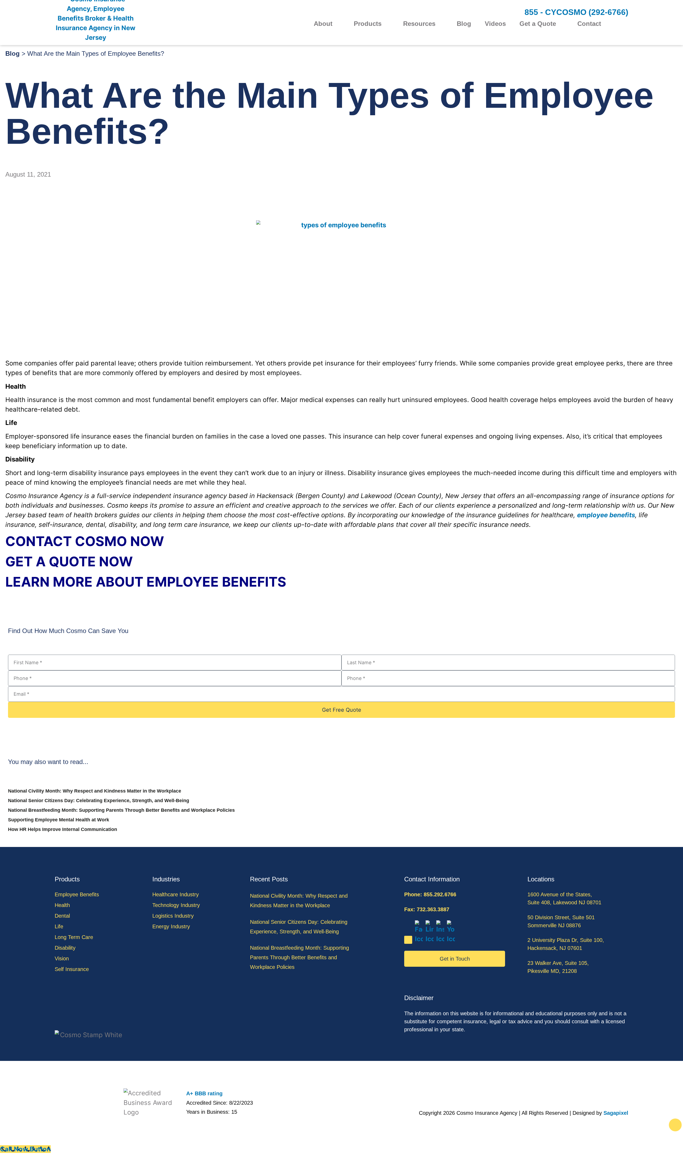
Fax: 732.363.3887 (426, 909)
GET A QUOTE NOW (69, 562)
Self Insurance (72, 969)
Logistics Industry (173, 916)
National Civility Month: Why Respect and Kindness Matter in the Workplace (94, 791)
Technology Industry (176, 905)
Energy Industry (171, 926)
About (323, 24)
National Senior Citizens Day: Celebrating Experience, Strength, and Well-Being (98, 800)
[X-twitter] (408, 940)
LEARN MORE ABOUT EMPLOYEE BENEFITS (145, 582)
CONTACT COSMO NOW (84, 541)
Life (59, 926)
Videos (495, 24)
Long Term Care (74, 937)
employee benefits (606, 515)
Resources (419, 24)
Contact (589, 24)
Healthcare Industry (175, 894)
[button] (625, 24)
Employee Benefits (77, 894)
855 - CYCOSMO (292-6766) (576, 12)
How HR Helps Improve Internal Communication (62, 829)
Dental (62, 916)
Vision (62, 958)
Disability (65, 948)
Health (62, 905)
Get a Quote (537, 24)
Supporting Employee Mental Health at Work (58, 819)
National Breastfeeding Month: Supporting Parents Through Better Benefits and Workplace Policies (121, 810)
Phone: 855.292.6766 (430, 894)
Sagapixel (615, 1113)
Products (368, 24)
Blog (464, 24)
